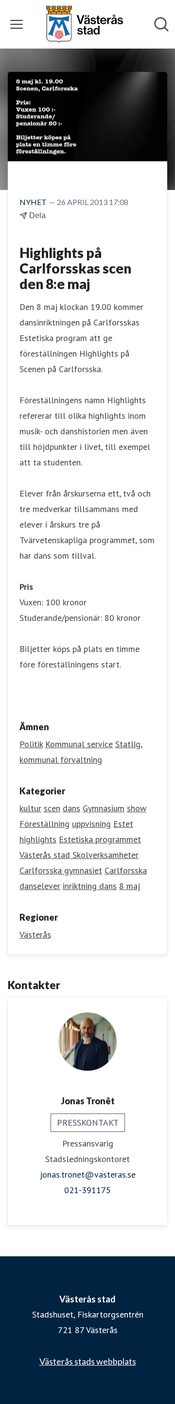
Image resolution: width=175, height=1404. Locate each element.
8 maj (129, 885)
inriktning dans (90, 885)
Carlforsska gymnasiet (60, 870)
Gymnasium (103, 808)
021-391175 (87, 1190)
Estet (123, 823)
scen (52, 808)
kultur (30, 808)
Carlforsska (126, 870)
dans (71, 808)
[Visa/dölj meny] (16, 24)
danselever (39, 885)
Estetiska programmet (100, 839)
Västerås (35, 934)
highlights (37, 839)
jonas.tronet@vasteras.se (88, 1174)
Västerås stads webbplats (87, 1361)
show (136, 808)
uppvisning (91, 823)
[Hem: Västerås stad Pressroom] (84, 24)
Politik (31, 744)
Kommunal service (79, 744)
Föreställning (44, 823)
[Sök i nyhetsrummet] (161, 24)
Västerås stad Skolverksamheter (79, 854)
